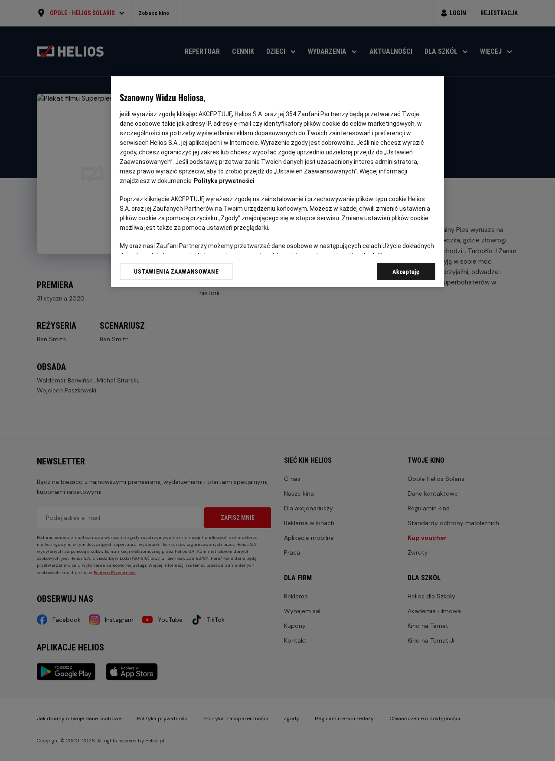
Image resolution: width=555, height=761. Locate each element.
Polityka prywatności (224, 180)
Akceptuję (405, 271)
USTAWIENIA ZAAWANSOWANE (176, 271)
